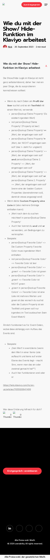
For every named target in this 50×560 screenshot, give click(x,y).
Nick (10, 47)
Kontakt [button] (29, 505)
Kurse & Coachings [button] (13, 505)
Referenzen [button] (9, 509)
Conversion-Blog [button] (12, 513)
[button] (46, 4)
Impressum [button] (31, 509)
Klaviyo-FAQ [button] (9, 517)
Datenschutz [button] (32, 513)
